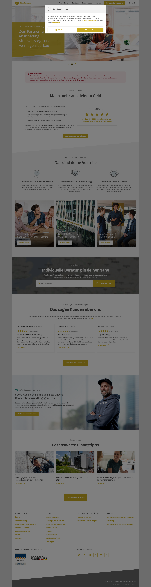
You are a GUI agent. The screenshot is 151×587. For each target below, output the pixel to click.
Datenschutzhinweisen (89, 21)
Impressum (56, 23)
